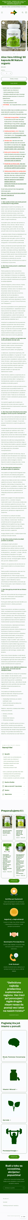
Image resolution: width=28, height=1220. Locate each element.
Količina (3, 70)
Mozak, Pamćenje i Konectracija (14, 1057)
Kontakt (5, 1202)
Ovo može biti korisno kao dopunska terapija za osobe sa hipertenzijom (15, 126)
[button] (2, 12)
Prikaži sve (14, 880)
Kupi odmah (14, 83)
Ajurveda (6, 1120)
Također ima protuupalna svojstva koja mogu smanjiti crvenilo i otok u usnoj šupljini (15, 147)
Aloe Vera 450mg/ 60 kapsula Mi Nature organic (7, 832)
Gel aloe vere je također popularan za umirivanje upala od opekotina (14, 158)
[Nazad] (10, 54)
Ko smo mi (5, 1198)
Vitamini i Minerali (9, 1089)
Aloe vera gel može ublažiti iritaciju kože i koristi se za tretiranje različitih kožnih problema (15, 166)
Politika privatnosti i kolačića (10, 1205)
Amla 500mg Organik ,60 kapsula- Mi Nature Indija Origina (19, 833)
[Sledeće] (17, 54)
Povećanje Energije (9, 1151)
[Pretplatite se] (23, 1188)
